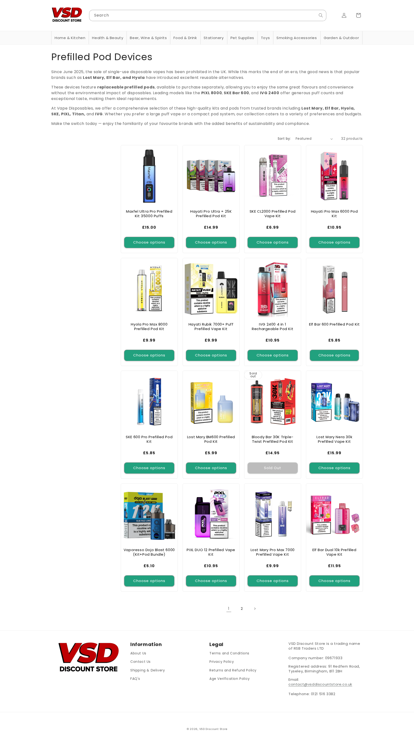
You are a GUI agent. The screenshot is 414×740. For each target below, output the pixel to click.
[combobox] (207, 15)
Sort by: (284, 138)
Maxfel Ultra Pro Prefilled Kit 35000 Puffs (149, 213)
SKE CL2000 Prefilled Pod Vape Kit (273, 213)
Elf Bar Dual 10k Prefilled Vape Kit (334, 552)
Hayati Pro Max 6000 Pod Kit (334, 213)
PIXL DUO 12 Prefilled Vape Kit (211, 552)
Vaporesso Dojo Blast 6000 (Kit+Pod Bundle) (149, 552)
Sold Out (272, 467)
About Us (138, 653)
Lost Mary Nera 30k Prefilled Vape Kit (334, 439)
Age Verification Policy (229, 678)
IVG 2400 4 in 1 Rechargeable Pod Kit (272, 326)
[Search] (321, 15)
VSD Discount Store (213, 729)
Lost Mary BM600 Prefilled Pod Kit (211, 439)
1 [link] (229, 608)
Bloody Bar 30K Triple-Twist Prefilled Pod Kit (272, 439)
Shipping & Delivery (147, 670)
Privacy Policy (221, 661)
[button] (70, 38)
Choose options (149, 242)
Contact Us (140, 661)
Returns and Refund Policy (233, 670)
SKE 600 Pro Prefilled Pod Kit (149, 439)
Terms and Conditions (229, 653)
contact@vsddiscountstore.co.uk (320, 684)
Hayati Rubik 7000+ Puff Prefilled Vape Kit (210, 326)
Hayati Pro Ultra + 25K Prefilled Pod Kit (211, 213)
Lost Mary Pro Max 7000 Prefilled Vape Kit (273, 552)
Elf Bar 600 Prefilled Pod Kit (334, 324)
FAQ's (135, 678)
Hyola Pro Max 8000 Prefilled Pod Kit (149, 326)
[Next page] (254, 608)
